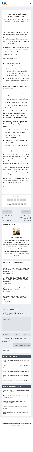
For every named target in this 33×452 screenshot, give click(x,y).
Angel (4, 406)
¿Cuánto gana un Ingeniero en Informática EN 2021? (15, 407)
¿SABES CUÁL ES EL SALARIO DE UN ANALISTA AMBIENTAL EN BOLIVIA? (16, 269)
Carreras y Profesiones (12, 21)
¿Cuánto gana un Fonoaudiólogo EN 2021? (15, 412)
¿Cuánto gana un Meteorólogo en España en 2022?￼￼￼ (16, 361)
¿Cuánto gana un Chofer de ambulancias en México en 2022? (15, 297)
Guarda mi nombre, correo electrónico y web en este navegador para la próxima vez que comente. (16, 340)
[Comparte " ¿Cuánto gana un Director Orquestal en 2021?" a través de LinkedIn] (18, 199)
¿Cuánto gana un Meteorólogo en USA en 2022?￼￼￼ (16, 366)
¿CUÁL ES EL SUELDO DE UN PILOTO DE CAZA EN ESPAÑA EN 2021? (15, 279)
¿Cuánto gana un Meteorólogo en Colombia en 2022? (16, 371)
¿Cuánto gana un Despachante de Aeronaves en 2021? (14, 401)
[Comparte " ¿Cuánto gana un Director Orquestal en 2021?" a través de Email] (21, 199)
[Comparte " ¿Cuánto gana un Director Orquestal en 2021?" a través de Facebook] (8, 199)
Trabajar (21, 21)
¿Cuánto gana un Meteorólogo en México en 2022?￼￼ (16, 376)
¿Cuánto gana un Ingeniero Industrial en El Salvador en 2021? (16, 391)
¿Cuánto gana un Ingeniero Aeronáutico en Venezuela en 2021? (15, 396)
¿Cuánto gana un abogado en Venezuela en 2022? (15, 288)
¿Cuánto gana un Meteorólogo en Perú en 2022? (15, 380)
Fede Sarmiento (16, 19)
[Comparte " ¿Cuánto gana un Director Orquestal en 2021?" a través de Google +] (14, 199)
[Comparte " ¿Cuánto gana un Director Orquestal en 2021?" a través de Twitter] (11, 199)
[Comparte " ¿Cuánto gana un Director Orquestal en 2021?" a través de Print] (24, 199)
